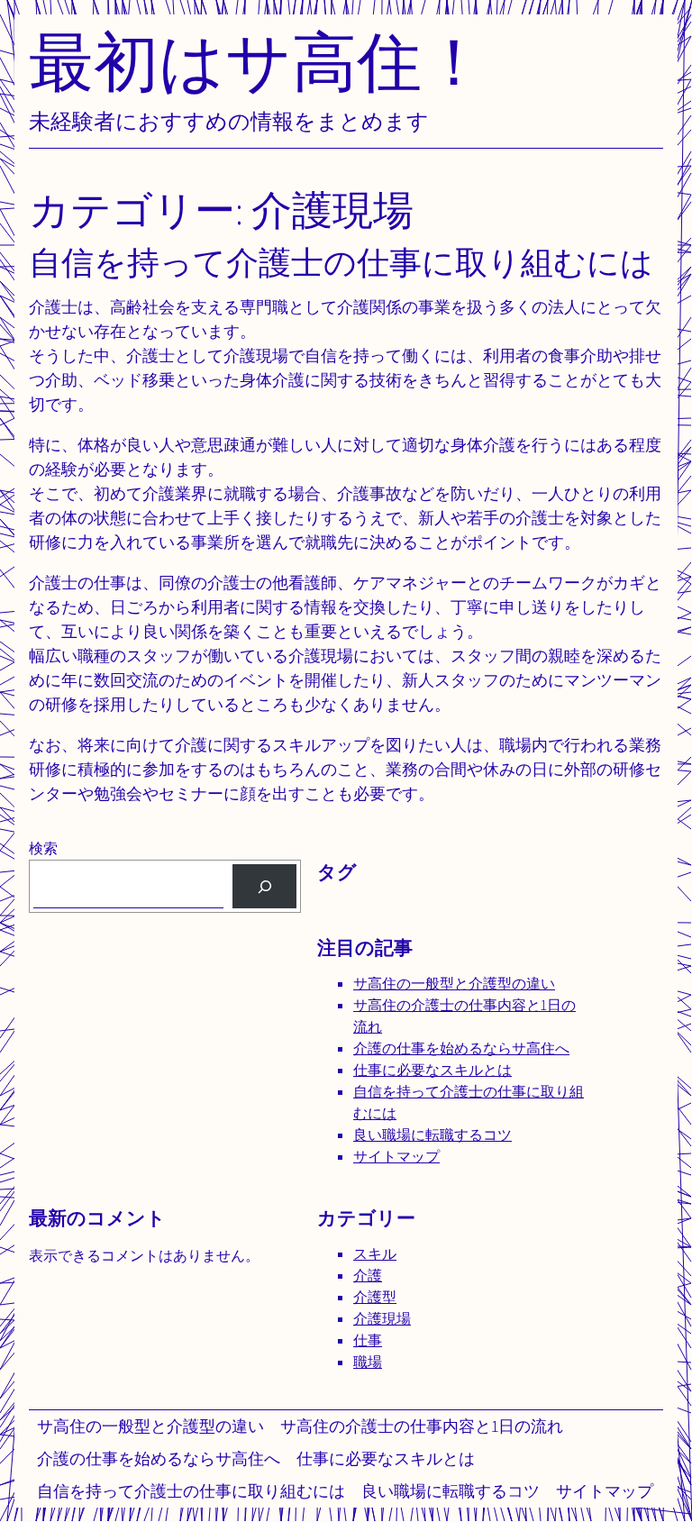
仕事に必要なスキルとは (385, 1458)
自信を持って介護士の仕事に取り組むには (191, 1491)
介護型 (374, 1297)
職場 (367, 1362)
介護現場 (382, 1318)
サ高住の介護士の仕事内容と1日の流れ (421, 1426)
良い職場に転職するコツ (450, 1491)
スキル (374, 1253)
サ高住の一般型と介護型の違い (150, 1426)
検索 (43, 848)
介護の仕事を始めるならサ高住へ (158, 1458)
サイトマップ (604, 1491)
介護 (367, 1275)
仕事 (367, 1340)
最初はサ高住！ (258, 61)
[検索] (264, 886)
